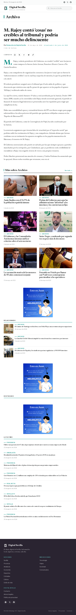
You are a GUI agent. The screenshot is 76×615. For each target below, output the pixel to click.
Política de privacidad (11, 597)
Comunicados (44, 570)
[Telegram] (64, 2)
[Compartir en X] (19, 55)
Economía (7, 570)
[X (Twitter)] (67, 2)
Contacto (7, 591)
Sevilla (6, 560)
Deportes (7, 573)
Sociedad (43, 567)
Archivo (13, 17)
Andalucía (7, 567)
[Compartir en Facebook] (24, 55)
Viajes (42, 563)
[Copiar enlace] (33, 55)
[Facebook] (70, 2)
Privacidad (62, 611)
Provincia (7, 563)
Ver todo (67, 170)
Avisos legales (8, 594)
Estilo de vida (8, 582)
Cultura (6, 579)
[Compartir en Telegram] (28, 55)
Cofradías (7, 576)
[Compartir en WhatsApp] (15, 55)
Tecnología (43, 560)
